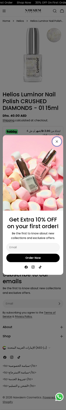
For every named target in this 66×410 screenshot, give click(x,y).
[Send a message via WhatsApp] (59, 397)
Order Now (33, 258)
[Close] (57, 141)
